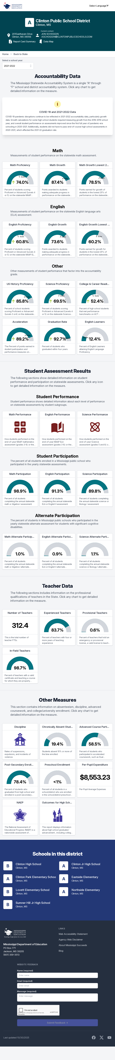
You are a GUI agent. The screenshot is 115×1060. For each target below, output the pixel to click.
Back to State (21, 54)
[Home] (12, 5)
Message (26, 991)
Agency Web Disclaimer (71, 939)
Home (5, 54)
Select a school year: (12, 60)
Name (25, 970)
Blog (61, 950)
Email (25, 981)
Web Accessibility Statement (73, 934)
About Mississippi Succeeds (73, 945)
